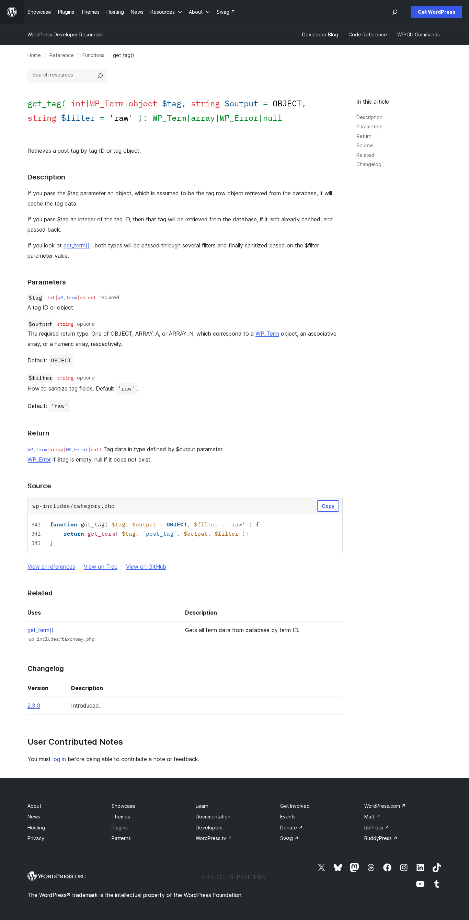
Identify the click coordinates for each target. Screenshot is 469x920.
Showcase (123, 806)
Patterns (121, 838)
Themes (121, 816)
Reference (61, 55)
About (34, 806)
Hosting (36, 827)
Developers (209, 827)
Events (288, 816)
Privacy (35, 838)
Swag (289, 838)
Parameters (369, 126)
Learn (202, 806)
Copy (328, 506)
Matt (372, 816)
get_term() (77, 245)
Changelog (368, 164)
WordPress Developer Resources (65, 34)
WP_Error (239, 117)
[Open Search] (394, 12)
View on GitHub (146, 566)
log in (59, 759)
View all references (51, 566)
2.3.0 (33, 705)
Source (364, 145)
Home (34, 55)
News (33, 816)
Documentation (213, 816)
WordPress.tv (214, 838)
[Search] (100, 76)
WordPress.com (385, 806)
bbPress (376, 827)
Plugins (120, 827)
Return (363, 136)
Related (365, 155)
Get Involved (295, 806)
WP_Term (169, 117)
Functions (93, 55)
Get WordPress (437, 12)
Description (369, 117)
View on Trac (100, 566)
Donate (291, 827)
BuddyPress (381, 838)
